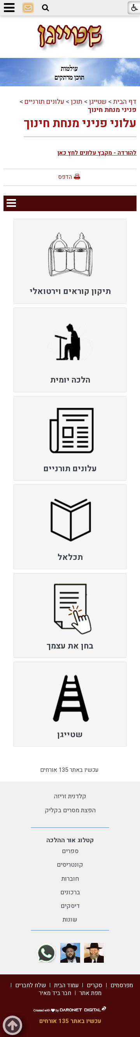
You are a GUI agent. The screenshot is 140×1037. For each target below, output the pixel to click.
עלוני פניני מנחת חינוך (80, 123)
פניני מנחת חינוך (112, 110)
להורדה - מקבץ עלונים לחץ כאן (97, 153)
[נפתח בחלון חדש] (94, 953)
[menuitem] (70, 261)
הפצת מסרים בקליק (70, 810)
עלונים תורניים (44, 102)
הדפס (65, 177)
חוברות (70, 878)
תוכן (76, 102)
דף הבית (124, 102)
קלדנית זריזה (70, 796)
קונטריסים (70, 864)
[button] (45, 7)
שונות (70, 919)
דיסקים (70, 906)
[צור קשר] (28, 8)
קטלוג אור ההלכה (70, 840)
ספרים (70, 851)
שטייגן (98, 102)
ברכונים (70, 892)
